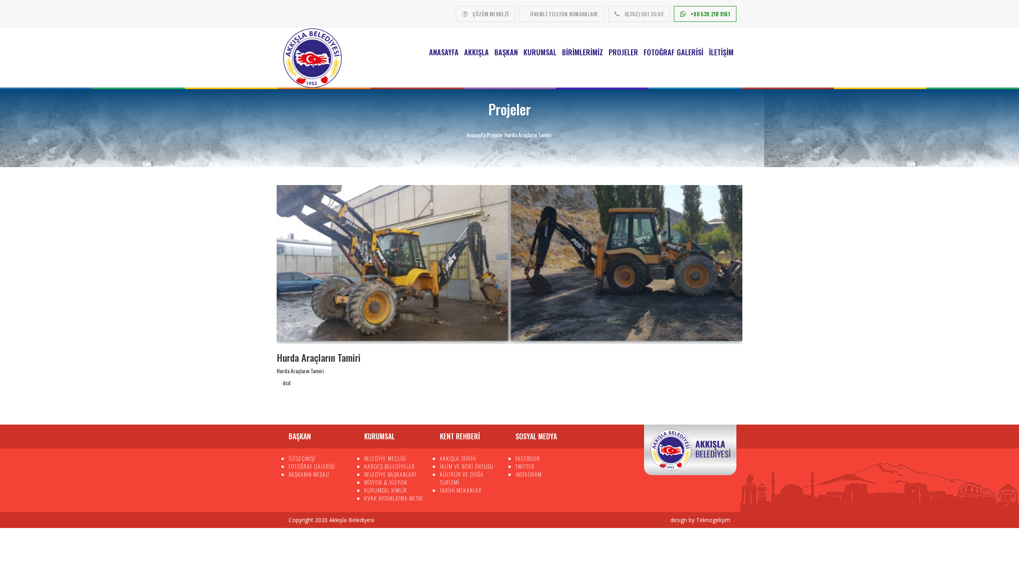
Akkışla (476, 52)
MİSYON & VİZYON (385, 482)
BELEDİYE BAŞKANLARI (390, 474)
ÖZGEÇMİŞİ (302, 458)
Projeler (623, 52)
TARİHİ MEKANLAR (461, 490)
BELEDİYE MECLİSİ (385, 458)
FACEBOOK (527, 458)
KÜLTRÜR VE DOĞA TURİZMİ (462, 478)
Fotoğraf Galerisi (673, 52)
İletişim (721, 52)
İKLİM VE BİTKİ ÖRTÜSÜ (467, 466)
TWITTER (525, 466)
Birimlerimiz (582, 52)
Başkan (506, 52)
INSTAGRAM (528, 474)
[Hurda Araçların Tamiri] (509, 264)
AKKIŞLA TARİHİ (458, 458)
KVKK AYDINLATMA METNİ (393, 498)
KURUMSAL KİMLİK (385, 490)
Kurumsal (539, 52)
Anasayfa (444, 52)
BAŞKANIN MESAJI (309, 474)
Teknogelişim (713, 520)
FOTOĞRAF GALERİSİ (312, 466)
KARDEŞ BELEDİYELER (389, 466)
